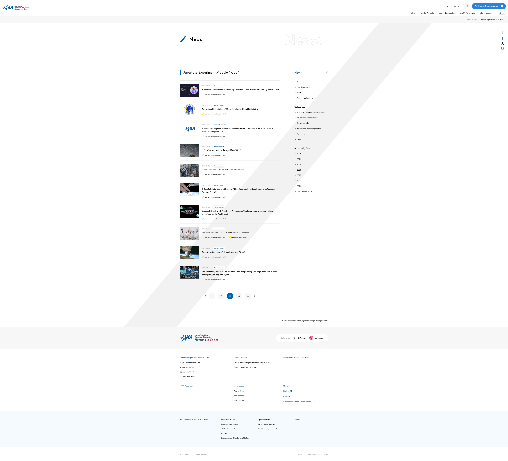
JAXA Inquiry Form (313, 454)
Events (299, 92)
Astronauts (301, 134)
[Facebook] (502, 38)
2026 (299, 153)
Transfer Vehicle (303, 123)
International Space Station (307, 117)
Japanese (325, 454)
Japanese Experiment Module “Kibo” (311, 112)
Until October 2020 (304, 191)
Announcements (303, 81)
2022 (299, 175)
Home (469, 20)
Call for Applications (305, 98)
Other (299, 139)
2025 (299, 159)
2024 (299, 164)
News (475, 20)
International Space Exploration (309, 128)
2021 (299, 180)
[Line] (502, 48)
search (467, 6)
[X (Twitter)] (502, 43)
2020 (299, 186)
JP (503, 13)
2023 (299, 170)
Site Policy (300, 454)
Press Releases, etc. (304, 87)
